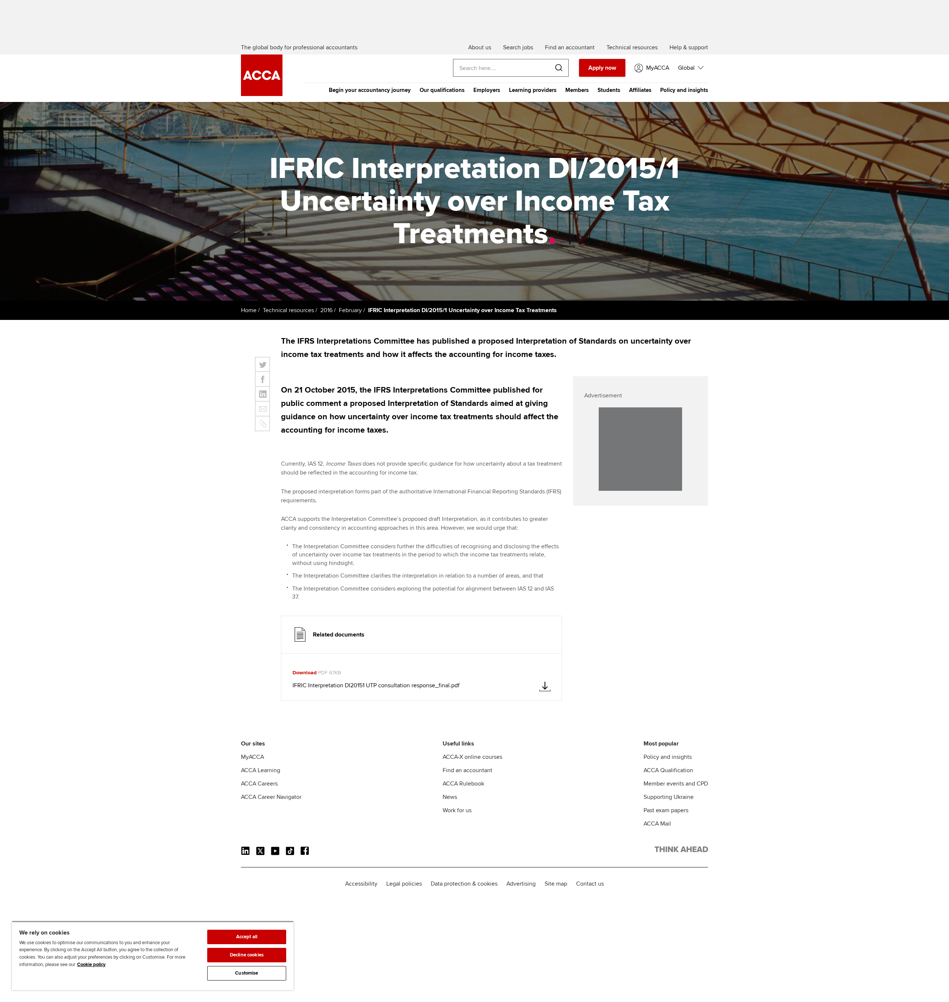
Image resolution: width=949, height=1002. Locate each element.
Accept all (246, 937)
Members (577, 90)
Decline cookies (247, 955)
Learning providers (532, 90)
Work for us (457, 810)
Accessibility (361, 883)
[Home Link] (681, 850)
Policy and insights (684, 90)
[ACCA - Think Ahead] (261, 94)
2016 (326, 310)
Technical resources (288, 310)
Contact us (590, 883)
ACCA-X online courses (472, 757)
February (350, 310)
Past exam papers (666, 810)
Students (609, 90)
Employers (486, 90)
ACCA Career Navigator (271, 797)
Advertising (521, 883)
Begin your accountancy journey (370, 90)
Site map (556, 883)
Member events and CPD (676, 783)
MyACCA (252, 757)
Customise (246, 973)
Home (249, 310)
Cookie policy (91, 965)
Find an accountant (467, 770)
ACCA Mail (657, 823)
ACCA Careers (259, 783)
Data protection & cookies (464, 883)
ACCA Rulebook (463, 783)
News (450, 797)
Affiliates (640, 90)
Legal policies (404, 883)
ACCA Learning (260, 770)
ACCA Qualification (668, 770)
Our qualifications (442, 90)
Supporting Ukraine (669, 797)
